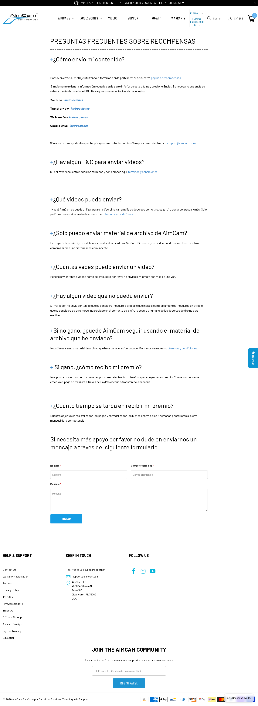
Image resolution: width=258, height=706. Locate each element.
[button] (64, 18)
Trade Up (8, 610)
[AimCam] (20, 18)
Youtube (56, 100)
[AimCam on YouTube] (152, 571)
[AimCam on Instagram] (143, 571)
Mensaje (55, 483)
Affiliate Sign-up (12, 617)
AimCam (17, 699)
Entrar (238, 18)
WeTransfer (58, 117)
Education (9, 637)
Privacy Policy (11, 590)
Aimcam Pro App (12, 624)
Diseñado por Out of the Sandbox (42, 699)
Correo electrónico (142, 465)
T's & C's (8, 596)
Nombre (55, 465)
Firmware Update (13, 603)
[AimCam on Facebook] (133, 571)
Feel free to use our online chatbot (85, 569)
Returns (7, 583)
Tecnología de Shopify (74, 699)
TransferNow (59, 108)
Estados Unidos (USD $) (197, 21)
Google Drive (59, 125)
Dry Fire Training (12, 630)
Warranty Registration (15, 576)
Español (195, 13)
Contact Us (9, 569)
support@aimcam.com (181, 143)
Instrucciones (73, 100)
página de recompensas (166, 78)
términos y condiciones (143, 171)
